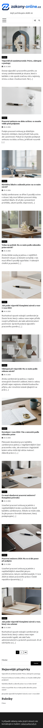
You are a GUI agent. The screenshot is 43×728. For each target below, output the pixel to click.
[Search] (39, 20)
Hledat (4, 660)
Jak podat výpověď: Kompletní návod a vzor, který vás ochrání (21, 622)
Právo (4, 57)
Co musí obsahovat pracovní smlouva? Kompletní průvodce (18, 496)
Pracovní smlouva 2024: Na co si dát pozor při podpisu (20, 559)
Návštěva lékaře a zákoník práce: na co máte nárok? (21, 185)
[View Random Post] (35, 20)
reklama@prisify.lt (28, 724)
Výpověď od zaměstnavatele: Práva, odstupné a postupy (21, 62)
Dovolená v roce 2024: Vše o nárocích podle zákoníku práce (20, 433)
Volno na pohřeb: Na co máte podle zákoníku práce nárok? (21, 246)
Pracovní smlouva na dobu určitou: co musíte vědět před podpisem (21, 122)
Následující (25, 652)
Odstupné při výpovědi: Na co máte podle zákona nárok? (19, 370)
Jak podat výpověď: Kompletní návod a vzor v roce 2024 (21, 306)
